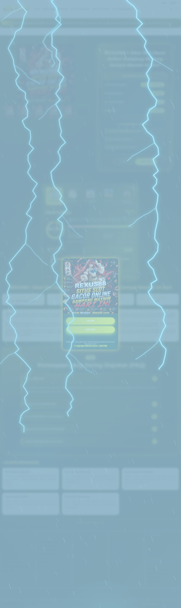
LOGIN (91, 320)
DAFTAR (90, 329)
